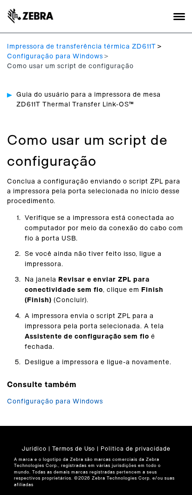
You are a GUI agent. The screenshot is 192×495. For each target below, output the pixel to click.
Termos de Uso (73, 449)
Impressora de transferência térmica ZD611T (81, 46)
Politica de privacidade (136, 449)
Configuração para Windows (55, 56)
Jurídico (34, 449)
